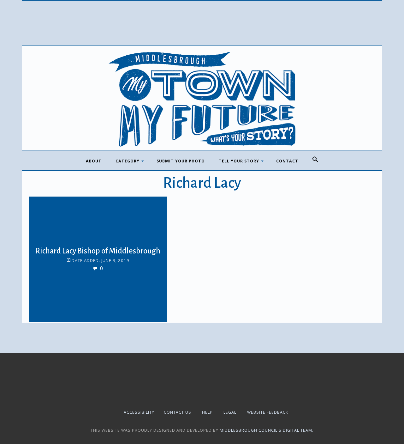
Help (207, 412)
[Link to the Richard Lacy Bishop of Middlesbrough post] (44, 212)
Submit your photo (181, 161)
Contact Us (177, 412)
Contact (287, 161)
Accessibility (139, 412)
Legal (229, 412)
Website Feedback (267, 412)
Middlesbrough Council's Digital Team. (266, 430)
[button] (315, 160)
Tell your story (239, 161)
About (94, 161)
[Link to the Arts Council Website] (202, 397)
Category (128, 161)
